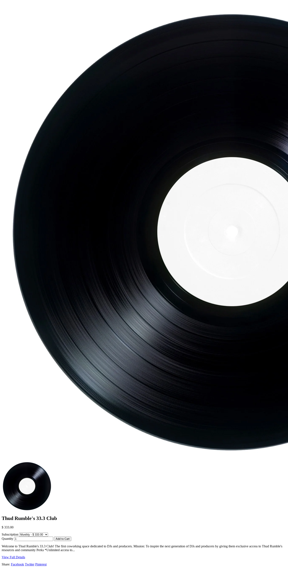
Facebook (17, 564)
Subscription (10, 534)
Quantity (7, 538)
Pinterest (41, 564)
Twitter (29, 564)
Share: (6, 564)
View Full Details (13, 557)
